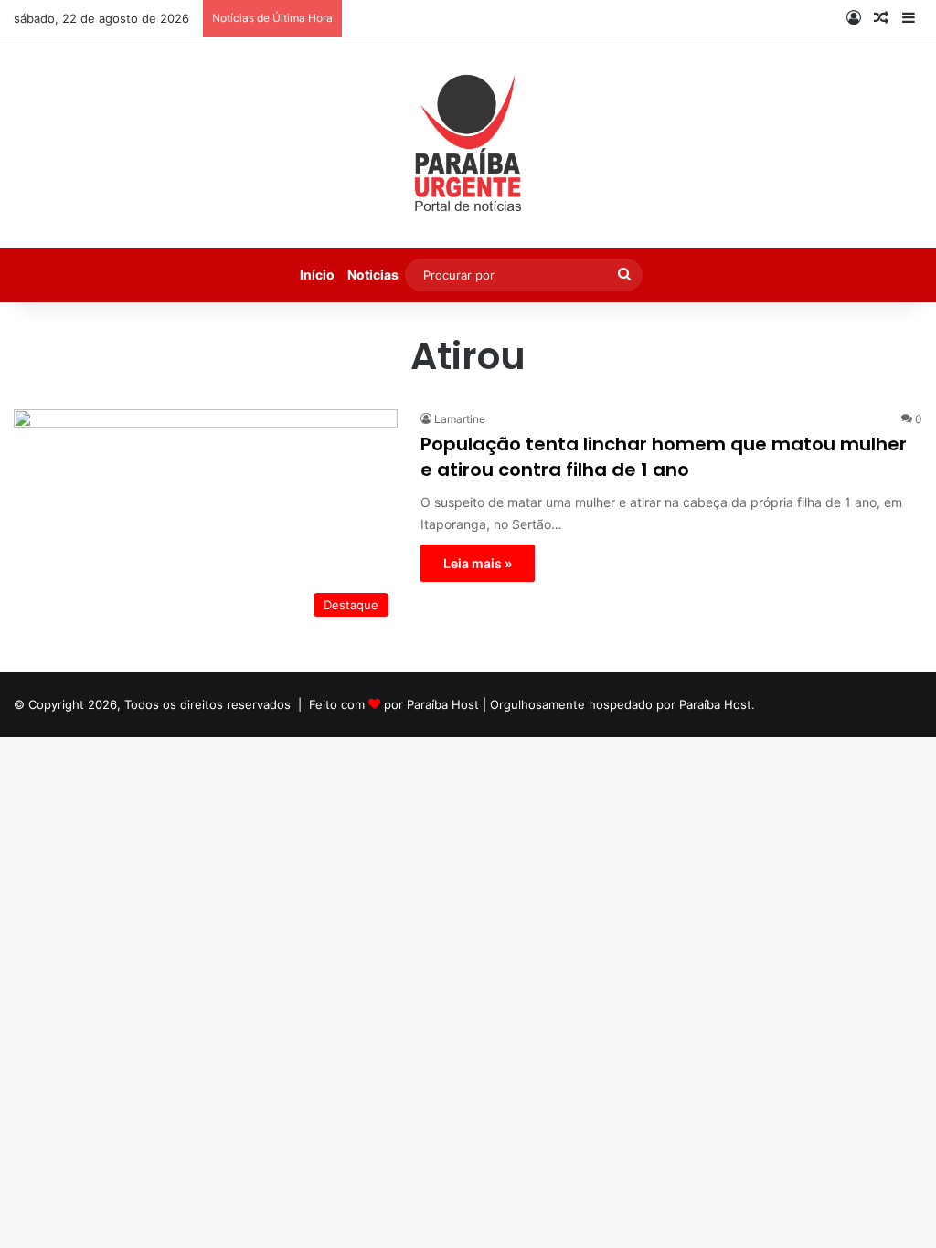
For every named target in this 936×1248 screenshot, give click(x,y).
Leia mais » (477, 563)
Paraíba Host (443, 704)
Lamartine (459, 419)
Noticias (373, 274)
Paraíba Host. (717, 704)
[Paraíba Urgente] (468, 142)
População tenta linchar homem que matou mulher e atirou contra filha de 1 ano (663, 456)
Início (317, 274)
